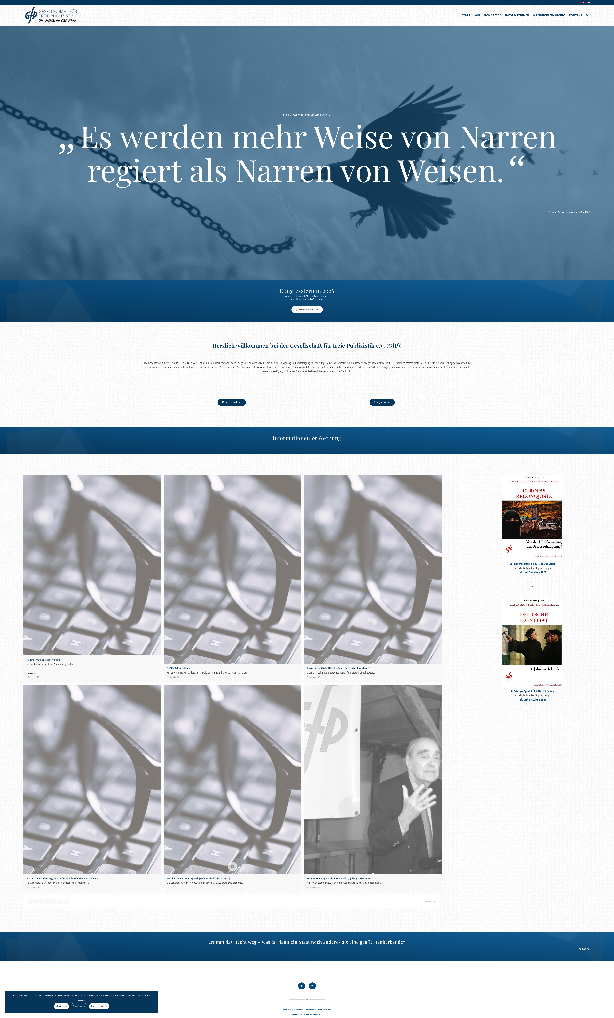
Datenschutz (298, 1009)
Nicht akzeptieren (99, 1006)
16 (60, 901)
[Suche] (587, 15)
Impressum (287, 1009)
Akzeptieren (61, 1006)
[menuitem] (466, 15)
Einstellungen (79, 1006)
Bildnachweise (310, 1009)
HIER (543, 572)
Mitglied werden (324, 1009)
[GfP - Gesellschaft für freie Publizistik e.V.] (53, 15)
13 (42, 901)
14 (48, 901)
